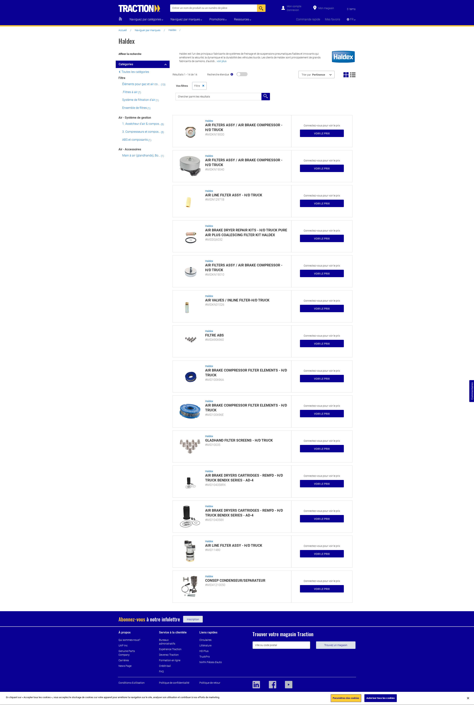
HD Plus (203, 651)
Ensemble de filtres (134, 108)
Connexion (293, 10)
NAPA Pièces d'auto (210, 662)
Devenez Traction (169, 654)
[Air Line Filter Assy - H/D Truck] (189, 200)
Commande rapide (308, 19)
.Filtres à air (129, 92)
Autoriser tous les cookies (380, 698)
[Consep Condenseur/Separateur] (189, 586)
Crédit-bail (165, 665)
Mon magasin (326, 8)
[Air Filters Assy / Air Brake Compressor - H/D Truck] (189, 130)
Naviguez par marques (185, 19)
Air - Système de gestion (134, 117)
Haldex (209, 120)
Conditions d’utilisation (131, 682)
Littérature (205, 645)
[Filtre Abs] (189, 340)
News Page (124, 665)
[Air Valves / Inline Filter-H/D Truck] (189, 305)
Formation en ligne (169, 660)
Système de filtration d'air (138, 100)
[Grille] (346, 74)
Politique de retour (209, 682)
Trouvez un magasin (335, 645)
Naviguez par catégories (145, 19)
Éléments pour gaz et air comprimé (145, 84)
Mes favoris (332, 19)
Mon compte (294, 6)
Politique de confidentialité (174, 682)
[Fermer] (468, 698)
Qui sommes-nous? (129, 639)
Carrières (123, 660)
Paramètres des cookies (346, 698)
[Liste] (353, 74)
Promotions (217, 19)
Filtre (121, 78)
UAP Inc (123, 645)
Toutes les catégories (135, 72)
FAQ (161, 671)
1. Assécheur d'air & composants (143, 124)
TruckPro (204, 656)
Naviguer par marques (147, 30)
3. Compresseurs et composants (143, 131)
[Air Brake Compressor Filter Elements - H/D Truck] (189, 375)
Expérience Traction (170, 649)
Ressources (241, 19)
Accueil (122, 30)
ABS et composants (135, 139)
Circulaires (205, 639)
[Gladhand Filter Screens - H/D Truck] (189, 445)
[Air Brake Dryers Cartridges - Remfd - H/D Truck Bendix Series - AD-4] (189, 480)
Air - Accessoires (129, 149)
